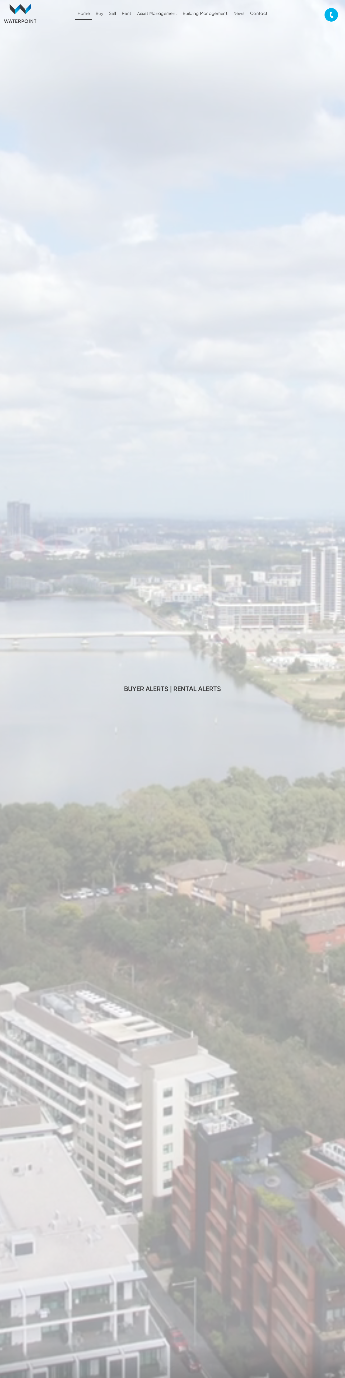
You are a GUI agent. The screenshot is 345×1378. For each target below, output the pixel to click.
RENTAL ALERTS (197, 689)
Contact (258, 13)
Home (84, 13)
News (238, 13)
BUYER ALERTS (146, 689)
